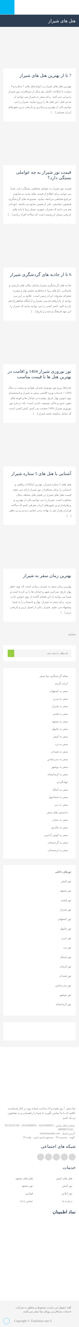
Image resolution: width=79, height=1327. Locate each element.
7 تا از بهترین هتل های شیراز (45, 75)
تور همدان (65, 975)
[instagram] (48, 1157)
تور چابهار (65, 928)
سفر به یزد (61, 744)
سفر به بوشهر (59, 766)
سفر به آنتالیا (60, 789)
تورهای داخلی (63, 871)
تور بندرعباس (63, 985)
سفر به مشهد (60, 721)
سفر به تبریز (60, 698)
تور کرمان (65, 966)
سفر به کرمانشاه (58, 774)
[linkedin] (64, 1157)
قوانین (29, 1193)
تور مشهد (65, 890)
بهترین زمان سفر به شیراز (47, 575)
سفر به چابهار (60, 728)
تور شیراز (65, 909)
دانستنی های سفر (57, 812)
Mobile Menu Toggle (7, 7)
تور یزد (67, 947)
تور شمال (65, 957)
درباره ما (67, 1201)
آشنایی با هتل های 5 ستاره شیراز (41, 473)
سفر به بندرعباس (57, 759)
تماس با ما (26, 1201)
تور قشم (66, 900)
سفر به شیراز (60, 706)
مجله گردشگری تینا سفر (54, 676)
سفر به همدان (59, 751)
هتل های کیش (64, 1178)
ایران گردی (61, 683)
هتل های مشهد (24, 1178)
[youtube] (56, 1157)
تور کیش (66, 881)
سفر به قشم (60, 713)
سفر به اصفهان (59, 691)
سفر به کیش (60, 736)
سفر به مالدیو (60, 827)
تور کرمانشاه (63, 1004)
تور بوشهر (65, 994)
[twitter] (72, 1157)
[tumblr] (40, 1157)
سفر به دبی (61, 804)
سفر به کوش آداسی (56, 835)
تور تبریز (66, 938)
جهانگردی (62, 782)
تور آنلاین (66, 1193)
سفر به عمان (60, 819)
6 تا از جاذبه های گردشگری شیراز (40, 274)
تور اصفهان (64, 919)
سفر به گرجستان (58, 842)
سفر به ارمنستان (58, 850)
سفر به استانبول (58, 797)
